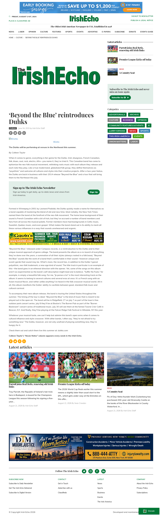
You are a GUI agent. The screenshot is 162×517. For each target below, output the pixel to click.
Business (128, 120)
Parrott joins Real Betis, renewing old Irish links (131, 49)
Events (80, 32)
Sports (68, 32)
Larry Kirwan (117, 131)
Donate (132, 32)
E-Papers (106, 32)
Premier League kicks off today (135, 59)
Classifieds (62, 492)
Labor (21, 32)
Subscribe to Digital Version (20, 492)
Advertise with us (65, 488)
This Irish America (119, 136)
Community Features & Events (126, 125)
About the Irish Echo (145, 483)
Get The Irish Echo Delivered (20, 488)
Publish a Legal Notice (142, 20)
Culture (44, 32)
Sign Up (94, 192)
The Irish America (104, 502)
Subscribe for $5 (119, 97)
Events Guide (146, 32)
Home (11, 38)
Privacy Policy (142, 488)
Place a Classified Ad (19, 21)
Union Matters (117, 141)
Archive (134, 114)
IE (149, 125)
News (11, 32)
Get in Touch (63, 483)
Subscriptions (142, 492)
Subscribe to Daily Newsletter (21, 483)
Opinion (32, 32)
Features (56, 32)
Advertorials (117, 114)
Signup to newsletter (142, 16)
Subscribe (120, 32)
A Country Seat (127, 72)
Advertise (93, 32)
